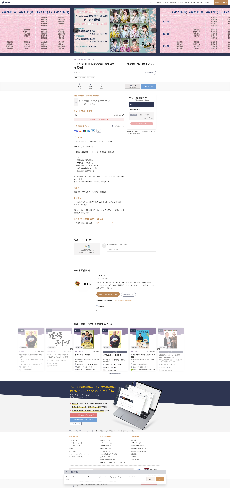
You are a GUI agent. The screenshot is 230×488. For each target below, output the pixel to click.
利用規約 (133, 440)
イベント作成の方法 (106, 443)
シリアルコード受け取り (76, 457)
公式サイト (100, 307)
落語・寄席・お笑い (89, 59)
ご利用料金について (106, 445)
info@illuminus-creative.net (103, 223)
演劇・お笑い (78, 59)
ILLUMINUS (100, 276)
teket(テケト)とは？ (106, 440)
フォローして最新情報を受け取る (108, 294)
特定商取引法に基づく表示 (139, 451)
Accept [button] (160, 479)
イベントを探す (73, 440)
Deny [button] (150, 479)
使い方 (71, 448)
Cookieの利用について (137, 445)
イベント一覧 (90, 431)
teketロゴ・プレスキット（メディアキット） (113, 462)
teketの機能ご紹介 (105, 448)
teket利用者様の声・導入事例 (108, 454)
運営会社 (133, 454)
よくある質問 (73, 451)
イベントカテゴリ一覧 (75, 443)
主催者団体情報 (149, 72)
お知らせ (133, 457)
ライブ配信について (106, 451)
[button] (110, 373)
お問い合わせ (135, 459)
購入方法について (119, 126)
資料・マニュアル (105, 457)
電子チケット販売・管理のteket (77, 431)
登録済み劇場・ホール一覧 (107, 459)
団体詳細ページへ (128, 294)
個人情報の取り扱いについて (139, 448)
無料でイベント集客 (221, 2)
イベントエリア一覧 (74, 445)
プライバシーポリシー (137, 443)
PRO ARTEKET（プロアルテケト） (79, 454)
